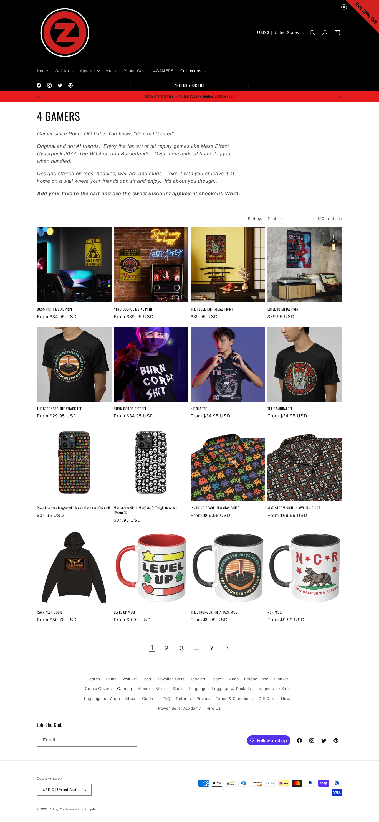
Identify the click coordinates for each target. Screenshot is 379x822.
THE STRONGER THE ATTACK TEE (59, 408)
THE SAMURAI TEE (280, 408)
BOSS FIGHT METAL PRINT (55, 309)
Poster (217, 679)
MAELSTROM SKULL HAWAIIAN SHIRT (293, 508)
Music (161, 688)
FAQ (166, 698)
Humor (143, 688)
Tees (146, 679)
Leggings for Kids (273, 688)
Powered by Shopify (80, 809)
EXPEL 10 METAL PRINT (283, 309)
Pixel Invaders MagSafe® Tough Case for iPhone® (74, 508)
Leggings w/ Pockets (231, 688)
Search (93, 679)
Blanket (281, 679)
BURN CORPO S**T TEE (130, 408)
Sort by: (255, 218)
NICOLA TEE (199, 408)
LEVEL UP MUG (124, 612)
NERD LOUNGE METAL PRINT (134, 309)
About (131, 698)
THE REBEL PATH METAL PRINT (212, 309)
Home (111, 679)
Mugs (233, 679)
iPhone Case (256, 679)
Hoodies (197, 679)
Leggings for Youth (102, 698)
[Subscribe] (130, 740)
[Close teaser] (344, 7)
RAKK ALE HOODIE (49, 612)
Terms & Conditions (234, 698)
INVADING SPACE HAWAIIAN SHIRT (215, 508)
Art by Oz (57, 809)
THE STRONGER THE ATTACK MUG (214, 612)
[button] (64, 71)
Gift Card (267, 698)
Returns (183, 698)
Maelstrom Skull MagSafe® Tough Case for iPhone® (145, 510)
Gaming (124, 688)
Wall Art (129, 679)
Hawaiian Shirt (170, 679)
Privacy (203, 698)
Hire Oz (213, 708)
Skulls (178, 688)
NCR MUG (274, 612)
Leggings (197, 688)
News (286, 698)
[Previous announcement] (130, 85)
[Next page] (227, 648)
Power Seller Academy (179, 708)
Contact (149, 698)
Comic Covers (98, 688)
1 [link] (152, 648)
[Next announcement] (248, 85)
